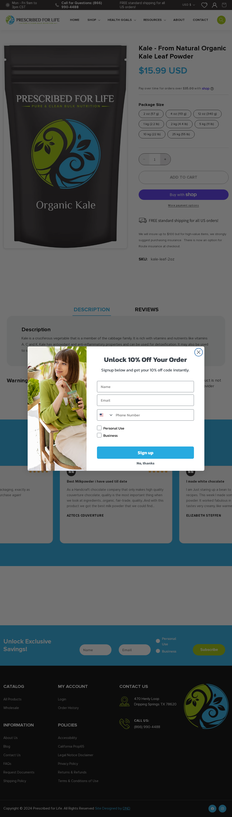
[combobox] (105, 415)
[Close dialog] (199, 352)
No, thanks (146, 463)
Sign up (145, 452)
